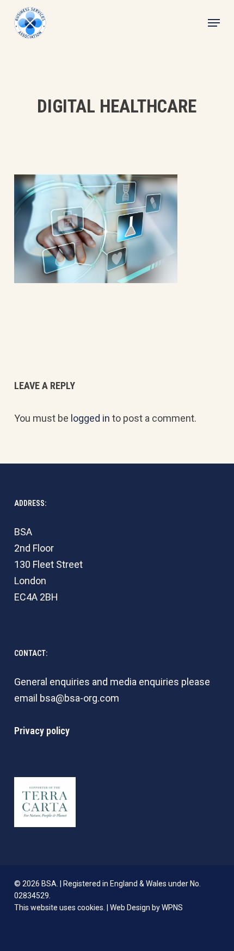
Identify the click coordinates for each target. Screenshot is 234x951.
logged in (90, 418)
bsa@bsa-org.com (79, 698)
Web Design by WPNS (146, 907)
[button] (214, 22)
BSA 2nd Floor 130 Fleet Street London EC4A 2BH (48, 564)
